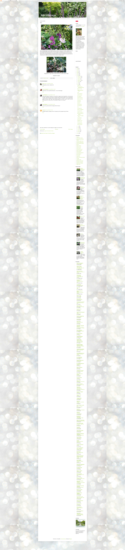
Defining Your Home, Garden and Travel (80, 456)
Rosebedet (79, 101)
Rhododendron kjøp (79, 299)
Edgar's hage (79, 295)
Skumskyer (79, 100)
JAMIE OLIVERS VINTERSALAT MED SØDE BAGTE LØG (80, 341)
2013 (78, 75)
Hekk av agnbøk (82, 206)
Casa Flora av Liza (80, 496)
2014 (78, 73)
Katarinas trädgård (80, 391)
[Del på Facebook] (53, 78)
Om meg (44, 18)
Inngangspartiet (79, 123)
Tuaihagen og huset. (80, 370)
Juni (77, 288)
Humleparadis (79, 108)
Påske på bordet (79, 431)
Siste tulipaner (79, 104)
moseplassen (79, 284)
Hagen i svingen (79, 470)
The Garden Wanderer (80, 152)
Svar (43, 86)
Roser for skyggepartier (83, 187)
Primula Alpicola (79, 93)
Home (40, 18)
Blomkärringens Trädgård (79, 493)
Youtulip (78, 158)
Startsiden (56, 129)
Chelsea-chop (79, 121)
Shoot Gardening (79, 150)
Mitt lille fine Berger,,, (80, 406)
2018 (78, 68)
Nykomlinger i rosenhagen (80, 306)
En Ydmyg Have (79, 357)
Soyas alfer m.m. (79, 438)
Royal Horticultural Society (81, 157)
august (79, 81)
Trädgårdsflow (79, 398)
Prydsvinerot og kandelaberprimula (80, 87)
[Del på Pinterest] (54, 78)
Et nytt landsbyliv (45, 89)
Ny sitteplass (79, 96)
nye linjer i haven (79, 337)
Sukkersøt (79, 85)
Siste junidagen (79, 490)
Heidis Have (79, 321)
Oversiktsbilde (79, 105)
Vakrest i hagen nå (80, 112)
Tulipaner (78, 334)
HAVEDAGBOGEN (80, 336)
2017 (78, 69)
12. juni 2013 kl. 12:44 (52, 89)
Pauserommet (79, 503)
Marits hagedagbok (80, 263)
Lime (78, 92)
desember (79, 76)
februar (79, 130)
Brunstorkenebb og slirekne (80, 114)
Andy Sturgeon (79, 151)
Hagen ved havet (79, 271)
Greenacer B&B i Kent (80, 141)
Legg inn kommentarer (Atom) (48, 130)
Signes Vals (79, 380)
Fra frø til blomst (79, 333)
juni (78, 84)
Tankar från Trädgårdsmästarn (80, 513)
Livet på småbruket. (80, 447)
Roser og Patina (79, 477)
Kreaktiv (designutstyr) (80, 142)
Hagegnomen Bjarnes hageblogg (80, 434)
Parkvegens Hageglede (80, 464)
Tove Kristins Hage (80, 423)
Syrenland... (78, 378)
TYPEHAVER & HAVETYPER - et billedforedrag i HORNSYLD (80, 388)
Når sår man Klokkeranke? (83, 243)
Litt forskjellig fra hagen (80, 417)
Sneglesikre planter (54, 18)
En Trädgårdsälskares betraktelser (80, 364)
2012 (78, 133)
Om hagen (48, 18)
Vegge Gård (78, 164)
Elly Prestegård (79, 473)
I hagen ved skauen (80, 444)
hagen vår (44, 83)
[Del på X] (52, 78)
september (79, 80)
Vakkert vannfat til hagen (82, 252)
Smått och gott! (79, 494)
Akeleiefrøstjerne (80, 97)
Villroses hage (79, 266)
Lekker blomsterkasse (83, 225)
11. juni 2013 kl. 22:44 (49, 83)
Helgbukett (78, 392)
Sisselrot (78, 409)
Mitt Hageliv (79, 451)
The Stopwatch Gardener (79, 280)
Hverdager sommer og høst (80, 478)
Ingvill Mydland (45, 104)
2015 (78, 72)
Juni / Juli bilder (79, 296)
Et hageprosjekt (79, 467)
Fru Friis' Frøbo (79, 377)
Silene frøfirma (79, 145)
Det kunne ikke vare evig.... (81, 384)
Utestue (82, 233)
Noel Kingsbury (79, 153)
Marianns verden (79, 489)
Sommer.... (78, 395)
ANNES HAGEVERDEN (80, 349)
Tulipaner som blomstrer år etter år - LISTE (82, 198)
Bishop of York (79, 88)
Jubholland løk (79, 159)
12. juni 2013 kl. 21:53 (51, 104)
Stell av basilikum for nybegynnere (83, 169)
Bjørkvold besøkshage (80, 420)
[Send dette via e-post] (50, 78)
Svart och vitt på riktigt (80, 514)
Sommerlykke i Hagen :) (80, 487)
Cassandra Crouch (79, 149)
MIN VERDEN (79, 460)
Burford (78, 144)
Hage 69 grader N (79, 383)
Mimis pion (78, 368)
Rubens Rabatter (79, 367)
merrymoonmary (63, 538)
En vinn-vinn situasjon (80, 371)
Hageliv (78, 440)
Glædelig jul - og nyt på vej (80, 381)
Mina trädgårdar (79, 330)
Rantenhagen (79, 319)
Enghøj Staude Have (80, 360)
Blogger (70, 538)
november (79, 77)
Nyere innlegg (42, 129)
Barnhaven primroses (80, 160)
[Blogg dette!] (51, 78)
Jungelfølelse (79, 117)
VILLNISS (78, 427)
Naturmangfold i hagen (80, 285)
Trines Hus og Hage (80, 430)
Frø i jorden (78, 504)
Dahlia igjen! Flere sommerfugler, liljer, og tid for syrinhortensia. (80, 268)
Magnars (78, 136)
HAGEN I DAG (79, 471)
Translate (82, 26)
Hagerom (78, 401)
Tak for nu (78, 309)
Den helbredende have (80, 353)
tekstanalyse (78, 468)
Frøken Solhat (79, 437)
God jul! (78, 445)
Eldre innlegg (70, 129)
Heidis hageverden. (80, 500)
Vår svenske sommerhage (79, 275)
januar (79, 131)
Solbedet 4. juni (79, 120)
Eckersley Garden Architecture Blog (80, 345)
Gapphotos (78, 156)
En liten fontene (79, 124)
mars (78, 128)
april (78, 127)
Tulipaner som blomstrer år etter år (64, 18)
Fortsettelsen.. (79, 501)
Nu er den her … (79, 375)
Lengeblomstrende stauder (75, 18)
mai (78, 126)
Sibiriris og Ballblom (80, 109)
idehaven (78, 412)
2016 (78, 71)
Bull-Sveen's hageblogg (79, 416)
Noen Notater (79, 298)
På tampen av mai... (79, 465)
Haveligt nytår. (79, 313)
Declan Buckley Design (80, 143)
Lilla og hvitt (79, 119)
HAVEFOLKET (79, 339)
